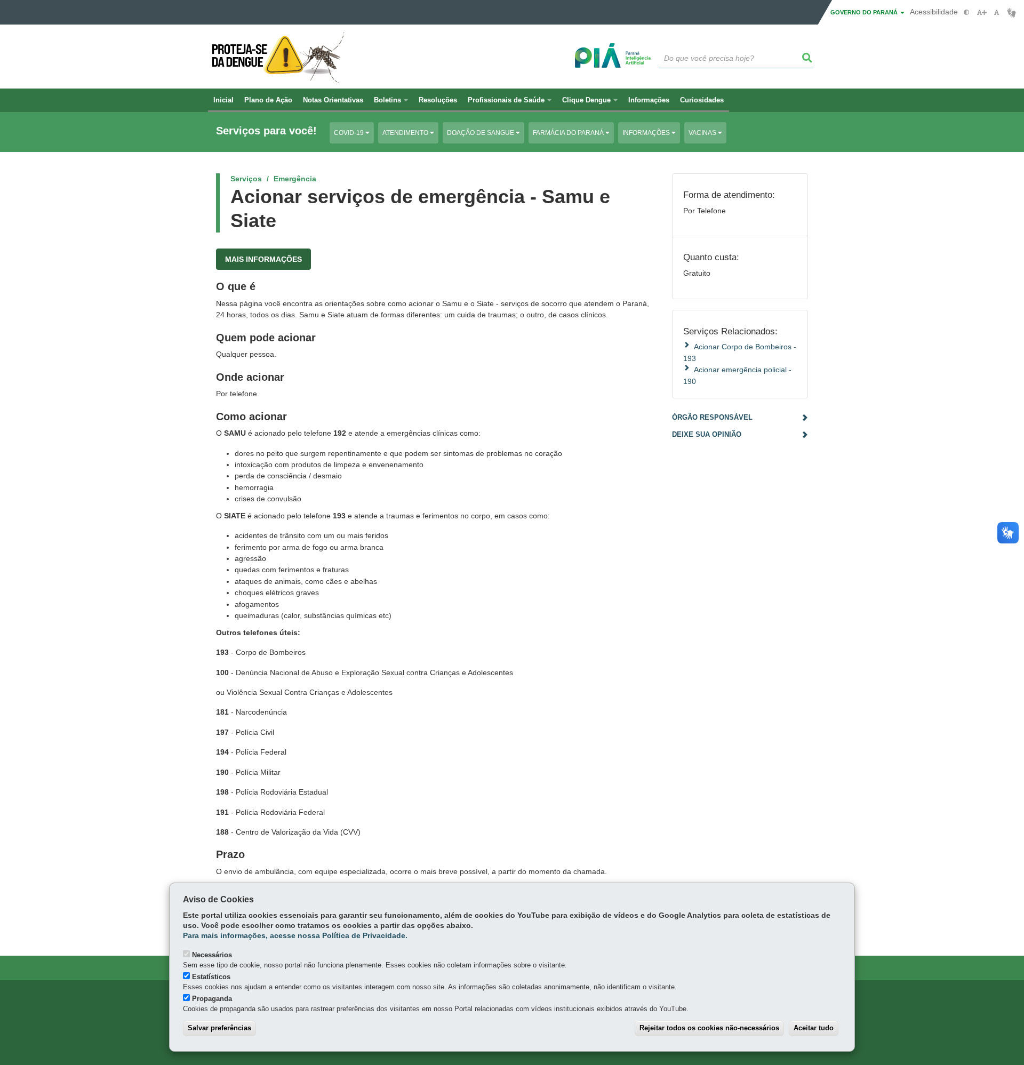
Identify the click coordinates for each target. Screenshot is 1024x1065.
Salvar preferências (219, 1028)
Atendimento (406, 133)
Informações (646, 133)
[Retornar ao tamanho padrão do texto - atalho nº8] (996, 12)
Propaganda (212, 999)
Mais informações (263, 259)
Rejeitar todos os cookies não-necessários (709, 1028)
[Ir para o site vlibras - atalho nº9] (1011, 12)
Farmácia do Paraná (569, 133)
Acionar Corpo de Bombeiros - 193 (739, 352)
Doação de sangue (481, 133)
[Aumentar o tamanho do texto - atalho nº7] (981, 12)
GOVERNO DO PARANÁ (864, 12)
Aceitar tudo (814, 1028)
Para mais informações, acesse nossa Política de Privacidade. (295, 936)
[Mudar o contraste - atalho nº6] (967, 12)
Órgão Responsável (712, 417)
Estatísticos (211, 977)
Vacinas (703, 133)
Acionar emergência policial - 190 (737, 375)
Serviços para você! (266, 131)
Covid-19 (349, 133)
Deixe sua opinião (706, 434)
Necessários (212, 955)
